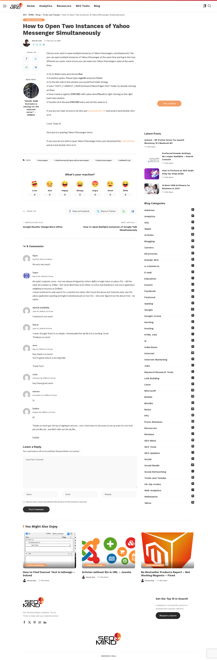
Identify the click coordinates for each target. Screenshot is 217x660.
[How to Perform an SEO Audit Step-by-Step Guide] (151, 173)
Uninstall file (127, 141)
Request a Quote (168, 615)
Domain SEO (151, 260)
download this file (97, 110)
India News (150, 347)
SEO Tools (150, 446)
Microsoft (150, 390)
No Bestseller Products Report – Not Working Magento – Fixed (165, 574)
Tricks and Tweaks (34, 20)
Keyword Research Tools (158, 372)
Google (148, 309)
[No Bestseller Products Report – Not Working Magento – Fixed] (167, 550)
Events (148, 284)
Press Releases (153, 422)
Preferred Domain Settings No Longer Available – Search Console (177, 156)
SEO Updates (152, 453)
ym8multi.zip (124, 160)
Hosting (149, 322)
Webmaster (151, 496)
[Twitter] (37, 45)
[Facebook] (33, 45)
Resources (150, 428)
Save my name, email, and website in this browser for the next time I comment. (56, 502)
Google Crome (152, 316)
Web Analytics (152, 490)
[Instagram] (39, 622)
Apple (147, 228)
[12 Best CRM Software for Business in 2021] (151, 188)
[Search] (209, 6)
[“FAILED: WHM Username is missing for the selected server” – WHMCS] (31, 90)
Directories (151, 253)
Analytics (149, 216)
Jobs (147, 365)
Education (150, 278)
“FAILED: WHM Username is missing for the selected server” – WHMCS (31, 108)
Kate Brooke (37, 41)
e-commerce (151, 266)
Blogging (149, 241)
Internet (149, 353)
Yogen (35, 272)
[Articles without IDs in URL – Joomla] (108, 550)
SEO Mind (150, 440)
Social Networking (155, 471)
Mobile (148, 397)
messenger (43, 160)
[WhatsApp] (40, 45)
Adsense (149, 210)
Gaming (148, 303)
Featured (149, 297)
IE (145, 341)
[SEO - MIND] (16, 6)
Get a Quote (169, 103)
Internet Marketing (155, 359)
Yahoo (147, 503)
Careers (149, 247)
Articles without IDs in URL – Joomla (106, 572)
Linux (147, 384)
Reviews (149, 434)
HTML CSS (150, 334)
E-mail (148, 272)
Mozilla (148, 403)
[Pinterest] (34, 622)
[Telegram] (43, 45)
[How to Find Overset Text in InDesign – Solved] (49, 550)
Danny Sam (31, 580)
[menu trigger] (6, 6)
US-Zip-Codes (152, 484)
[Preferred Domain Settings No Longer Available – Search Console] (151, 158)
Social (147, 459)
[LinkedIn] (45, 622)
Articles (149, 235)
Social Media (151, 465)
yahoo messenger (104, 160)
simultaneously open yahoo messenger (72, 160)
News (147, 409)
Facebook (150, 291)
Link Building (151, 378)
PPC (146, 415)
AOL (146, 222)
